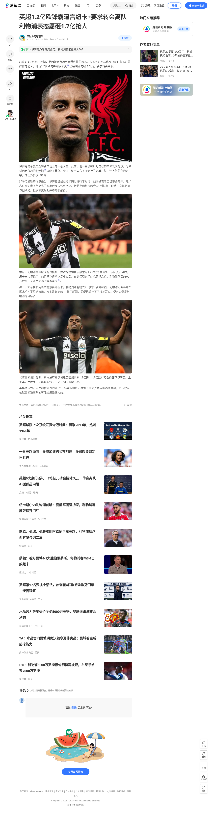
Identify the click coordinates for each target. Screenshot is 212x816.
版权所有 (80, 805)
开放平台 (70, 791)
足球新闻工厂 (26, 626)
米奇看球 (23, 599)
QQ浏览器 (110, 791)
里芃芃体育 (25, 466)
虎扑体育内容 (26, 652)
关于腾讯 (24, 791)
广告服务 (80, 791)
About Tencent (36, 791)
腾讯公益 (100, 791)
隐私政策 (59, 791)
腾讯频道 (121, 791)
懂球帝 (22, 439)
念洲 (21, 492)
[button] (183, 28)
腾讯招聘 (90, 791)
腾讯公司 (71, 805)
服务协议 (49, 791)
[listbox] (75, 547)
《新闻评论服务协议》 (64, 690)
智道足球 (23, 519)
